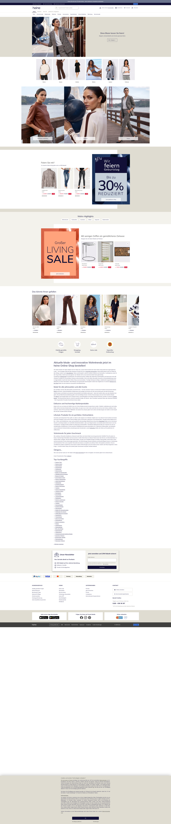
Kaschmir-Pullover (59, 535)
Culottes (57, 503)
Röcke (55, 391)
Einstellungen (96, 821)
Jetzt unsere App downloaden (49, 614)
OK (85, 818)
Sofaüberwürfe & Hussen (61, 474)
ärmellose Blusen (59, 484)
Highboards (58, 469)
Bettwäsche (65, 219)
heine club (61, 588)
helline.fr (69, 456)
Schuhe (59, 14)
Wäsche (54, 14)
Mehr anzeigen (105, 564)
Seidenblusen (58, 525)
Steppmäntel (58, 465)
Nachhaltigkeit (62, 598)
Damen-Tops (58, 462)
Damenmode (40, 14)
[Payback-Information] (136, 625)
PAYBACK (61, 601)
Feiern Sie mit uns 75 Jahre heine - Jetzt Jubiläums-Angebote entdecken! (85, 1)
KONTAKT (115, 585)
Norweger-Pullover (60, 540)
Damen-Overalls (59, 501)
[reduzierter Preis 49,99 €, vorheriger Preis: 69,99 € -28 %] (82, 178)
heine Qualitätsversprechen (39, 599)
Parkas (57, 523)
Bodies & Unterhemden (61, 472)
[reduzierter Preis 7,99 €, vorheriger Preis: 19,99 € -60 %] (122, 251)
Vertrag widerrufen (54, 624)
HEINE (61, 585)
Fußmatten (74, 219)
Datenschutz (67, 624)
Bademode (47, 14)
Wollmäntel (58, 482)
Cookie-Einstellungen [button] (97, 624)
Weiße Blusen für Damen (61, 513)
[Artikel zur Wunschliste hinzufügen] (54, 170)
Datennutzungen (103, 780)
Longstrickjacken (59, 496)
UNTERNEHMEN (90, 585)
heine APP (61, 596)
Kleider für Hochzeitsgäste (61, 510)
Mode (34, 11)
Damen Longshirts (59, 522)
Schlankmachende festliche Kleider (64, 534)
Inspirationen (73, 14)
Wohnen (39, 11)
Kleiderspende (62, 599)
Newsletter (61, 590)
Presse (87, 592)
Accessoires (66, 14)
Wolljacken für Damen (60, 511)
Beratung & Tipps (36, 592)
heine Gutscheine (79, 452)
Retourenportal (36, 590)
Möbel (89, 219)
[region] (85, 800)
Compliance (89, 594)
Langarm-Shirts (59, 491)
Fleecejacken (58, 508)
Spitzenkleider (58, 527)
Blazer (57, 396)
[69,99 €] (67, 310)
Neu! (34, 14)
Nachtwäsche (58, 530)
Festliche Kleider (59, 506)
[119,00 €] (115, 310)
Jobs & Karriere (89, 590)
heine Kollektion (82, 14)
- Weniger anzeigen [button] (59, 544)
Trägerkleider (58, 517)
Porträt (87, 588)
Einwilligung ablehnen (76, 821)
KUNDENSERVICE (37, 585)
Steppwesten (58, 471)
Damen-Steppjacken (60, 479)
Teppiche (97, 219)
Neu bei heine (62, 592)
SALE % (45, 11)
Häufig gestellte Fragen (38, 588)
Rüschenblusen (59, 539)
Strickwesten (58, 467)
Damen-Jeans (58, 464)
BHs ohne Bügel (59, 529)
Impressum (82, 624)
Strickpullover (58, 520)
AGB (62, 624)
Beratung (90, 14)
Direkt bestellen (36, 596)
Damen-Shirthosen (60, 486)
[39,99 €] (43, 310)
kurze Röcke (58, 494)
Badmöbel (101, 421)
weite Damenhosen (60, 481)
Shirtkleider (58, 493)
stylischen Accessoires (91, 371)
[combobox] (70, 7)
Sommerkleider (59, 505)
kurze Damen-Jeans (60, 477)
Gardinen (82, 219)
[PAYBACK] (135, 4)
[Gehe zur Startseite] (36, 7)
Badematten (106, 219)
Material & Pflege (36, 594)
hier (93, 787)
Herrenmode (97, 14)
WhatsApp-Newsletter (64, 594)
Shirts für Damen (59, 518)
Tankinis (57, 488)
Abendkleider (69, 373)
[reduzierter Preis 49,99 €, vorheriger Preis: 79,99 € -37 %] (65, 178)
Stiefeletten (58, 498)
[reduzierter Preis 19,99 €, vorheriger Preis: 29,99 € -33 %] (49, 178)
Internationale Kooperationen (93, 596)
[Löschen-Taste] (77, 7)
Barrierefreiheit (75, 624)
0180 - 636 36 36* (119, 603)
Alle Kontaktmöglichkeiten (122, 594)
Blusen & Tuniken (59, 476)
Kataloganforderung (37, 598)
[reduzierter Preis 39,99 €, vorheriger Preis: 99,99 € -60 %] (89, 251)
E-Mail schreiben (119, 590)
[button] (89, 178)
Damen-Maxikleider (60, 489)
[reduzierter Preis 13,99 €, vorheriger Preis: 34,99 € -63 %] (105, 251)
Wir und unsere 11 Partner (67, 780)
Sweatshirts (58, 515)
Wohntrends (63, 376)
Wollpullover (58, 532)
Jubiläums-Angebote (53, 11)
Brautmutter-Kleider (60, 537)
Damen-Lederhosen (60, 500)
